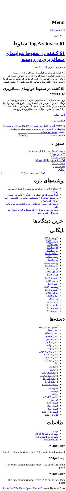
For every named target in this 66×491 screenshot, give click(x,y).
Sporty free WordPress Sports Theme (21, 488)
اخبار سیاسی (51, 357)
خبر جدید (53, 366)
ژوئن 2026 (52, 244)
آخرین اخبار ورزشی (44, 6)
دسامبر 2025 (51, 253)
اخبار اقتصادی (51, 336)
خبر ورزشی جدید (49, 375)
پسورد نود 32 (58, 157)
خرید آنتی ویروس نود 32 (33, 172)
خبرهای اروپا (51, 381)
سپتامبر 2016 (51, 286)
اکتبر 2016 (53, 283)
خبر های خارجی (50, 372)
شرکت (54, 390)
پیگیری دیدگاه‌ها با (46, 436)
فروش (54, 399)
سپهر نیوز (53, 387)
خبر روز (54, 369)
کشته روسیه (58, 132)
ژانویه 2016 (52, 311)
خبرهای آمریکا (50, 378)
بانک (56, 363)
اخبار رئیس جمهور (48, 351)
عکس (55, 393)
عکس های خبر (50, 396)
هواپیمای (45, 132)
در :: (54, 129)
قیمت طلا (53, 408)
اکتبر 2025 (53, 259)
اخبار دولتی (52, 348)
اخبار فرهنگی (51, 360)
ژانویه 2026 (52, 250)
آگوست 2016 (51, 289)
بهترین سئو (59, 166)
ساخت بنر (59, 120)
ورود (55, 430)
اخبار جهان (52, 345)
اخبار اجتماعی (51, 333)
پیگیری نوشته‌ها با (46, 433)
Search (61, 135)
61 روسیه (12, 126)
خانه (56, 35)
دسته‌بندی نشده (50, 384)
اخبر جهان (59, 114)
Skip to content (57, 30)
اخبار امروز (52, 339)
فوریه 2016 (52, 308)
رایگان (61, 169)
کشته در (12, 129)
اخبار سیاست (51, 354)
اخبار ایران (52, 342)
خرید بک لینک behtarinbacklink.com (47, 151)
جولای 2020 (52, 271)
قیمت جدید (52, 402)
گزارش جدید (51, 414)
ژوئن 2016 (52, 295)
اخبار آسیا (53, 330)
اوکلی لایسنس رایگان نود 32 (50, 160)
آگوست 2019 (51, 277)
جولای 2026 (52, 241)
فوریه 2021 (52, 268)
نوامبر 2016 (52, 280)
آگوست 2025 (51, 265)
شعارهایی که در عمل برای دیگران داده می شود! (33, 194)
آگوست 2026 (51, 238)
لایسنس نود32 (57, 154)
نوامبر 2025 (52, 256)
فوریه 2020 (52, 274)
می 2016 (53, 298)
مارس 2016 (52, 305)
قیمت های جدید (50, 411)
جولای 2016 (52, 292)
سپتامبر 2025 (51, 262)
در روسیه (39, 129)
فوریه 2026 (52, 247)
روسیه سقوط (25, 129)
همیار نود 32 (58, 163)
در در (48, 129)
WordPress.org (50, 439)
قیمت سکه (52, 405)
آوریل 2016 (52, 301)
